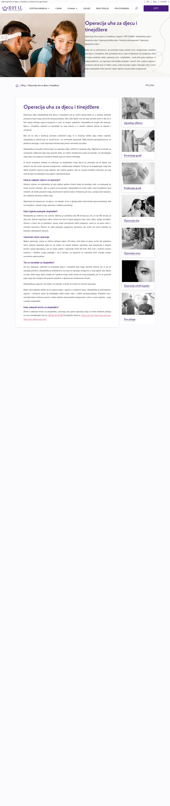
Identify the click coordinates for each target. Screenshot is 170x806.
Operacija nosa (132, 253)
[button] (40, 8)
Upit (156, 8)
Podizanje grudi (132, 188)
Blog (155, 2)
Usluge (86, 8)
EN (148, 2)
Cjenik (59, 8)
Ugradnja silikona (133, 123)
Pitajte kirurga (122, 8)
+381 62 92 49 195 (55, 315)
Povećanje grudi (133, 155)
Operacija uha (87, 315)
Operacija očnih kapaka (136, 285)
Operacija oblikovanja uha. (35, 319)
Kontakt (163, 2)
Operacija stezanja (102, 315)
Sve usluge (130, 319)
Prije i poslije (102, 8)
